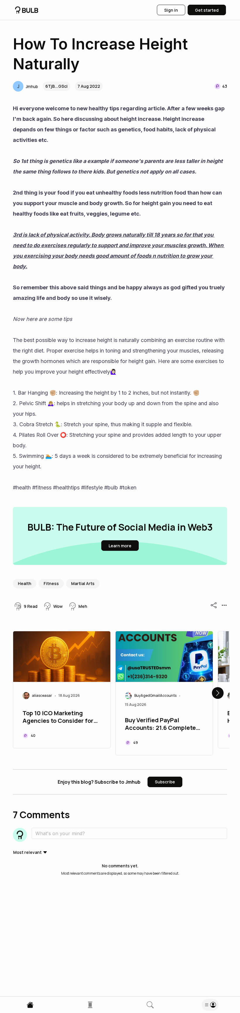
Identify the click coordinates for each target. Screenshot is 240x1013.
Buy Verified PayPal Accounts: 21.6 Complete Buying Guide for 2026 (160, 724)
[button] (25, 86)
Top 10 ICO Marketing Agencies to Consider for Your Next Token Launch (58, 717)
